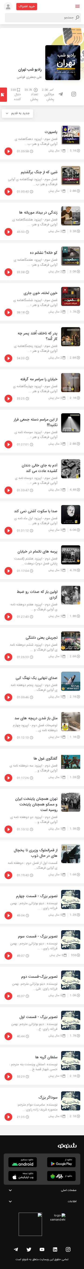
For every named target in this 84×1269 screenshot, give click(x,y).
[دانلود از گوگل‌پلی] (61, 1162)
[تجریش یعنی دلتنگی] (42, 646)
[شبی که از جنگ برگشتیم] (42, 181)
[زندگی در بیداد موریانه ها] (42, 221)
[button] (77, 6)
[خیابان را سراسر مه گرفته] (42, 388)
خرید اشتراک (27, 6)
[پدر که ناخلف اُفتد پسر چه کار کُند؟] (42, 345)
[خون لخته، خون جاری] (42, 302)
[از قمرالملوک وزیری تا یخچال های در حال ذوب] (42, 862)
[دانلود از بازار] (61, 1176)
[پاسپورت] (42, 141)
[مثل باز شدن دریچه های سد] (42, 727)
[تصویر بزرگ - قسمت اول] (42, 1026)
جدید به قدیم (20, 113)
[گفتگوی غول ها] (42, 767)
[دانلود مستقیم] (22, 1162)
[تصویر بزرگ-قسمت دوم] (42, 985)
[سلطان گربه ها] (42, 1066)
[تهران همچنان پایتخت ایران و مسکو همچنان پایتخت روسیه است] (42, 813)
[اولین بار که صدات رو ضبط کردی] (42, 603)
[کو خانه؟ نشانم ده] (42, 262)
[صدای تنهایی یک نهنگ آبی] (42, 687)
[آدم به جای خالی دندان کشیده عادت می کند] (42, 477)
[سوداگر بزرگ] (42, 1106)
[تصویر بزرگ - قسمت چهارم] (42, 905)
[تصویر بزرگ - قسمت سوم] (42, 945)
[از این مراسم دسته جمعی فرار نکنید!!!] (42, 431)
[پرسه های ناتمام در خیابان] (42, 560)
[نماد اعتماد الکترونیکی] (30, 1225)
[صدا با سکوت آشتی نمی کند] (42, 520)
